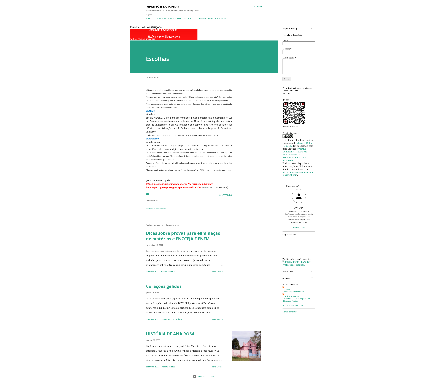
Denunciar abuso (290, 311)
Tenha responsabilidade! (293, 291)
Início (148, 19)
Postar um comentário (156, 209)
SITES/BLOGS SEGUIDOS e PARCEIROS (212, 19)
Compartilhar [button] (225, 195)
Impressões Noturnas (162, 6)
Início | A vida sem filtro (293, 305)
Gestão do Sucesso (291, 296)
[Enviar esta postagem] (147, 195)
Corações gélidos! (164, 286)
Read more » (217, 272)
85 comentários (168, 272)
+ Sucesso (287, 289)
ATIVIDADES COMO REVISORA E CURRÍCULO (174, 19)
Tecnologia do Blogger (205, 376)
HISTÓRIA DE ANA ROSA (170, 334)
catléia (298, 208)
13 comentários (168, 367)
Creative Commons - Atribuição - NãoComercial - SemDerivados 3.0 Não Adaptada (296, 154)
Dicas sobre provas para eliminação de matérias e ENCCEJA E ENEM (183, 236)
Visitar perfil (299, 227)
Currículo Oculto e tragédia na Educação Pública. (296, 299)
